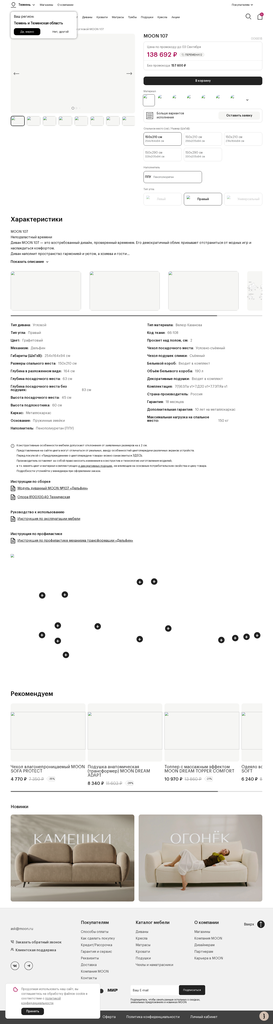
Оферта (109, 1017)
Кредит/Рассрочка (96, 945)
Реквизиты (90, 958)
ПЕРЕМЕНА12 (193, 54)
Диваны (87, 17)
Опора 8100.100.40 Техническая (43, 497)
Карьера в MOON (208, 958)
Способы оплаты (94, 932)
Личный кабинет (204, 1017)
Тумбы (132, 17)
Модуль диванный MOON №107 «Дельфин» (52, 488)
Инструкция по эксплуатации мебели (48, 519)
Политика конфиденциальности (153, 1017)
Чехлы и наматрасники (154, 965)
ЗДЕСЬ (137, 455)
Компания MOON (95, 971)
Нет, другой (60, 31)
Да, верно (27, 31)
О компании (65, 4)
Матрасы (118, 17)
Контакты (89, 978)
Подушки (147, 17)
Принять (32, 1011)
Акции (175, 17)
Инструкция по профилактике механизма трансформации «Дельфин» (75, 540)
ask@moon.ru (22, 929)
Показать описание (27, 261)
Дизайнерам (204, 945)
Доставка (89, 965)
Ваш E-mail (140, 990)
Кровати (102, 17)
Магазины (46, 4)
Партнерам (203, 951)
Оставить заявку (239, 115)
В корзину (203, 80)
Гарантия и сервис (96, 951)
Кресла (162, 17)
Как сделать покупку (98, 938)
